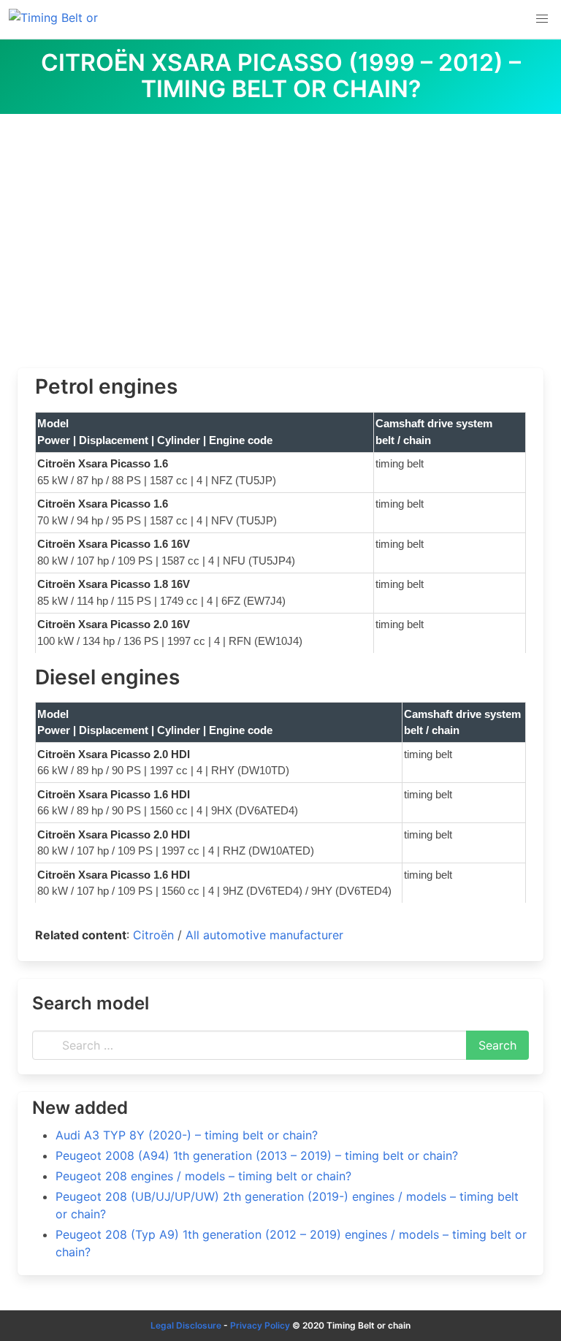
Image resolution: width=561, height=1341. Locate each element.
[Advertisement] (280, 223)
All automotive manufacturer (264, 935)
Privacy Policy (260, 1325)
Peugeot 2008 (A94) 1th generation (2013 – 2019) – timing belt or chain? (257, 1155)
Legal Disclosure (185, 1325)
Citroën (153, 935)
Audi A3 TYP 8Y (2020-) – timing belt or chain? (187, 1135)
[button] (542, 19)
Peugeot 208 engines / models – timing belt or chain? (203, 1176)
